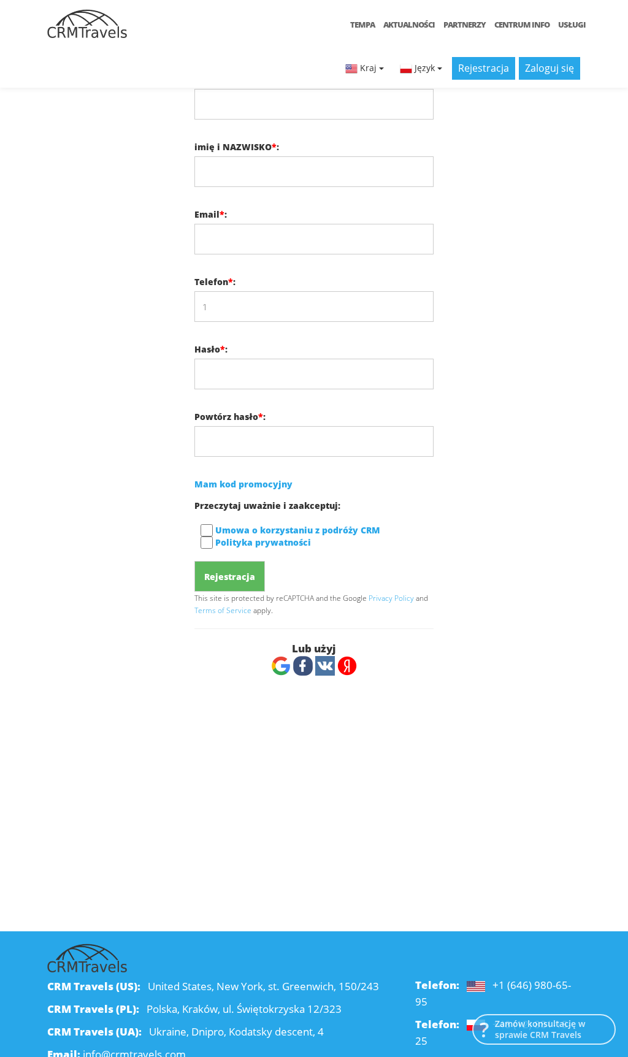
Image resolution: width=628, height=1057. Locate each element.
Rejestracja (483, 68)
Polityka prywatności (263, 542)
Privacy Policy (391, 598)
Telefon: (215, 282)
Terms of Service (222, 610)
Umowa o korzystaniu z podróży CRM (297, 530)
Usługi (572, 24)
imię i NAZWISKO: (236, 147)
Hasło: (211, 349)
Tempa (362, 24)
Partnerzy (464, 24)
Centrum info (522, 24)
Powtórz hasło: (230, 416)
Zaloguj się (549, 68)
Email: (210, 214)
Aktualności (409, 24)
